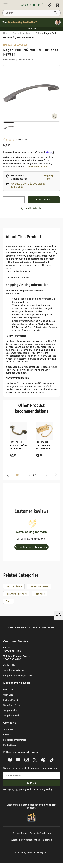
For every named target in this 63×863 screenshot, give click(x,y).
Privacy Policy (44, 789)
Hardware (39, 593)
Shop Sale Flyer (11, 705)
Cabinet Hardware (22, 33)
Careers (7, 734)
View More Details (37, 166)
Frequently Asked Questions (18, 675)
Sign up (31, 782)
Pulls (38, 33)
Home (6, 33)
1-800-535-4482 (12, 650)
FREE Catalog (10, 700)
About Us (8, 729)
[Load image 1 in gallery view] (8, 127)
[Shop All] (5, 4)
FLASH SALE (31, 29)
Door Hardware (14, 586)
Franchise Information (14, 740)
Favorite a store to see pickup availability (27, 185)
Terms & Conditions (40, 833)
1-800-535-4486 (12, 659)
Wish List (8, 694)
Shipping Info (48, 177)
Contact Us (9, 665)
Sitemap (47, 839)
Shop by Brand (11, 715)
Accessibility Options (22, 839)
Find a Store (9, 745)
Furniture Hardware (16, 593)
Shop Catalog (10, 710)
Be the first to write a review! (31, 547)
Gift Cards (8, 689)
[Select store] (50, 4)
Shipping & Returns (13, 670)
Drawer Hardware (39, 586)
